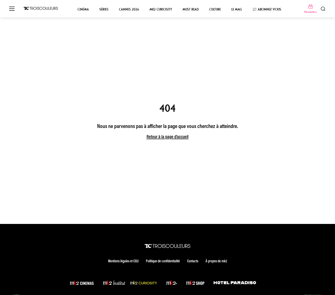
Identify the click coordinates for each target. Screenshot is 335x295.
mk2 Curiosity (160, 9)
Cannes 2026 (129, 9)
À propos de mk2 (216, 261)
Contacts (192, 261)
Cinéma (83, 9)
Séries (103, 9)
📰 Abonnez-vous (266, 9)
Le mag (236, 9)
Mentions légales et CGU (123, 261)
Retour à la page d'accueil (167, 137)
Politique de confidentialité (163, 261)
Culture (215, 9)
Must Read (191, 9)
